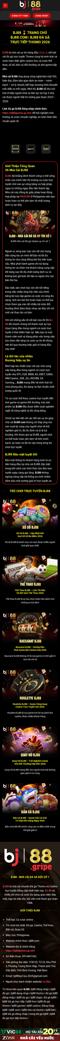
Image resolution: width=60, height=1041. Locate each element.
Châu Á (43, 52)
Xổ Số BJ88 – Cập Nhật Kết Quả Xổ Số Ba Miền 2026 (30, 534)
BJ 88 (48, 890)
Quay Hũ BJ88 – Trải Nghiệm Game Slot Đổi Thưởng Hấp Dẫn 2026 (30, 762)
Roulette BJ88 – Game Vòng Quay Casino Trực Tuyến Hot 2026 (30, 705)
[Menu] (5, 5)
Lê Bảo (47, 981)
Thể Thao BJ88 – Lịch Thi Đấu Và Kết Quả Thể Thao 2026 (30, 591)
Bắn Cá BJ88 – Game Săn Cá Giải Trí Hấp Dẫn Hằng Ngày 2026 (30, 819)
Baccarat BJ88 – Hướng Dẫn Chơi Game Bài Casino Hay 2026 (30, 648)
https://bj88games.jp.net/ (17, 112)
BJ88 (5, 52)
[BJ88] (30, 5)
